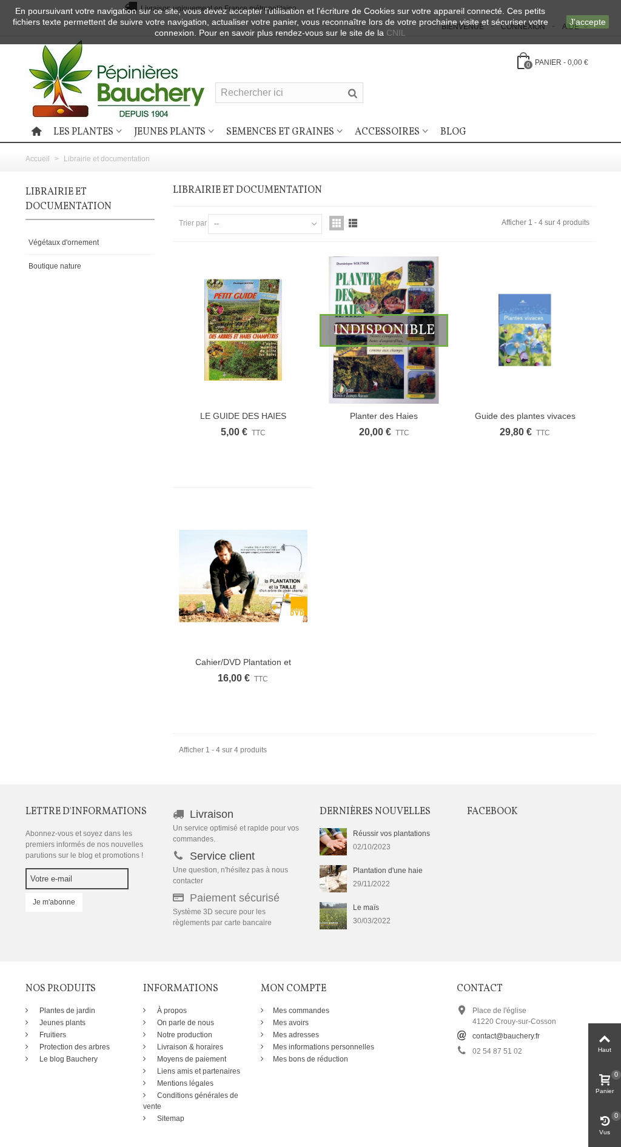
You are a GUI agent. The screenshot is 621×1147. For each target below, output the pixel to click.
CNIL (396, 33)
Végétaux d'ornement (64, 242)
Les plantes (83, 132)
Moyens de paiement (190, 1059)
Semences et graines (280, 132)
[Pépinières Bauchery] (116, 78)
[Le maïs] (333, 915)
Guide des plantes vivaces (525, 416)
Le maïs (366, 907)
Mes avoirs (291, 1022)
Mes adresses (296, 1035)
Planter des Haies (384, 416)
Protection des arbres (74, 1047)
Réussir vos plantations (391, 833)
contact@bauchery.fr (506, 1036)
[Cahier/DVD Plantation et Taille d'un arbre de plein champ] (243, 576)
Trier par (193, 223)
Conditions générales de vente (190, 1101)
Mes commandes (301, 1010)
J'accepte (587, 22)
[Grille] (336, 223)
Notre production (183, 1035)
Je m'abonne (54, 902)
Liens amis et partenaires (197, 1071)
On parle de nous (184, 1022)
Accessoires (387, 132)
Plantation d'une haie (388, 870)
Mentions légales (184, 1083)
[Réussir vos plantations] (333, 841)
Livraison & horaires (189, 1047)
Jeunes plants (170, 132)
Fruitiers (52, 1035)
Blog (453, 132)
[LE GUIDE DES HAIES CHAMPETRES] (243, 330)
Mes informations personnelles (323, 1047)
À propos (171, 1010)
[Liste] (353, 223)
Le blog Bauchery (68, 1059)
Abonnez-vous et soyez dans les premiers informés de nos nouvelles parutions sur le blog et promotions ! (84, 844)
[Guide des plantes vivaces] (524, 330)
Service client (222, 856)
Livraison (211, 814)
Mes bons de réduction (310, 1059)
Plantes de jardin (66, 1010)
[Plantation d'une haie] (333, 878)
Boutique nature (55, 266)
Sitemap (169, 1118)
